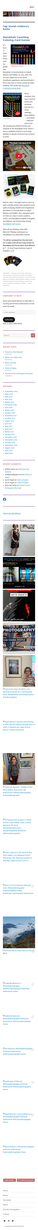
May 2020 (8, 397)
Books (5, 1195)
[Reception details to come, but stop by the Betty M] (19, 605)
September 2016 (11, 445)
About (5, 1205)
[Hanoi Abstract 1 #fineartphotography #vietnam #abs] (19, 1161)
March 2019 (9, 402)
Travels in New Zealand (14, 352)
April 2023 (9, 394)
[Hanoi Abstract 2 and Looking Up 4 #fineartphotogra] (19, 1128)
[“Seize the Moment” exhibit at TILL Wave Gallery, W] (19, 802)
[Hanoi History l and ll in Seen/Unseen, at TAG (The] (19, 736)
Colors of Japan (10, 368)
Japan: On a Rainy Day (13, 357)
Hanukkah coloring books (16, 279)
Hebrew (27, 279)
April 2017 (8, 429)
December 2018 (11, 405)
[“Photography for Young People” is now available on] (19, 638)
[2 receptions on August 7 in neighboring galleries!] (19, 573)
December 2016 (11, 437)
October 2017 (10, 418)
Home (5, 1191)
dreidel (15, 275)
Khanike (10, 283)
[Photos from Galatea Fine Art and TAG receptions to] (19, 540)
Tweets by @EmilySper (12, 513)
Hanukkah (21, 275)
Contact (6, 1214)
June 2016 (8, 451)
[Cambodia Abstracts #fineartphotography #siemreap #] (19, 1030)
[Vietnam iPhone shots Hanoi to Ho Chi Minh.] (19, 965)
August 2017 (9, 421)
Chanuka (14, 273)
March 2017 (9, 432)
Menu (32, 7)
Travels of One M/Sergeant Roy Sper (19, 373)
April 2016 (9, 453)
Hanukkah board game (16, 277)
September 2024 (11, 391)
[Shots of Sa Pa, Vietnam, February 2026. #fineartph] (19, 900)
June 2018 (8, 407)
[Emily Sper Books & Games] (19, 499)
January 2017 (10, 434)
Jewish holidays (19, 281)
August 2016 (9, 448)
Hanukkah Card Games (12, 224)
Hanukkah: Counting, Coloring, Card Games (16, 38)
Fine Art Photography (11, 1209)
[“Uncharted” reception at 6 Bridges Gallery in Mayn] (19, 671)
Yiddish (23, 283)
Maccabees (16, 283)
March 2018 (9, 410)
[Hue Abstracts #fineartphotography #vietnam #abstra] (19, 1063)
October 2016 (10, 442)
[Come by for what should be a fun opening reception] (19, 703)
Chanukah (20, 273)
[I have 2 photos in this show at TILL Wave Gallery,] (19, 867)
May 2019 (8, 399)
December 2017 (11, 416)
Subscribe (9, 320)
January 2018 (10, 413)
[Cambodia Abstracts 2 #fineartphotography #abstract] (19, 998)
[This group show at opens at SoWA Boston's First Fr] (19, 834)
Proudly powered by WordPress (14, 1226)
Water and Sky (10, 363)
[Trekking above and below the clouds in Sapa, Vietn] (19, 932)
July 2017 (8, 424)
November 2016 (11, 440)
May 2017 (8, 426)
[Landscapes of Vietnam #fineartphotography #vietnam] (19, 1096)
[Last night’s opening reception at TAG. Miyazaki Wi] (19, 769)
